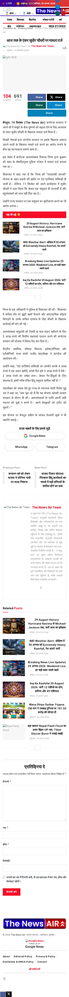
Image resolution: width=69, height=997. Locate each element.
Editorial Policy (23, 956)
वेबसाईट (6, 860)
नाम (5, 827)
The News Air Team (42, 46)
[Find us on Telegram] (57, 6)
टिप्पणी (7, 781)
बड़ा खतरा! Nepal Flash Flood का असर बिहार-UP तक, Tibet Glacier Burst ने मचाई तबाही (47, 729)
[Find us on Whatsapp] (57, 13)
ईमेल (6, 844)
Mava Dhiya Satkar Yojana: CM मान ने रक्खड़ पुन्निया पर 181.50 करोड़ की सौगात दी (47, 708)
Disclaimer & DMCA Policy (18, 961)
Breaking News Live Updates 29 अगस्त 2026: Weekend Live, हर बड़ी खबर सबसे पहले (44, 265)
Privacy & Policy (45, 956)
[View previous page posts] (31, 297)
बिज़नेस (32, 19)
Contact (42, 961)
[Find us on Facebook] (11, 979)
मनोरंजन (20, 26)
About (6, 956)
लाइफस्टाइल (35, 26)
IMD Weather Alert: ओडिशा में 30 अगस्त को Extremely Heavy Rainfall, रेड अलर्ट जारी (44, 246)
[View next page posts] (38, 297)
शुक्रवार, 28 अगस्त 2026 (39, 717)
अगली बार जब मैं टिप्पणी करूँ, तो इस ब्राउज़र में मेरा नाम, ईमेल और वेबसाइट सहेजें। (36, 879)
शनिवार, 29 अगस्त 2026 (33, 235)
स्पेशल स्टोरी (48, 19)
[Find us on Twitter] (4, 979)
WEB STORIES (57, 26)
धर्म (60, 19)
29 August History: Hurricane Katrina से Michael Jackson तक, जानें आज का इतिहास (44, 227)
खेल (9, 26)
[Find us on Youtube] (63, 13)
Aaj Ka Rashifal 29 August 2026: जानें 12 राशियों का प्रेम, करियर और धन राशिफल (47, 687)
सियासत (20, 19)
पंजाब (9, 19)
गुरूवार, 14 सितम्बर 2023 (18, 50)
